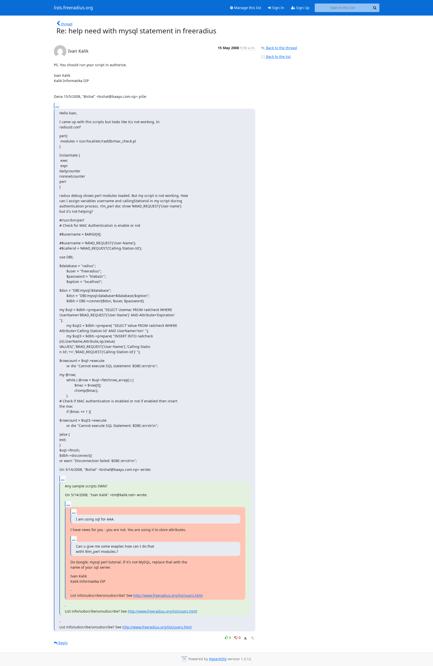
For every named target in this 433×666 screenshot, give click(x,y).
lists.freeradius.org (73, 8)
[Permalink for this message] (252, 638)
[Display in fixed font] (245, 638)
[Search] (374, 8)
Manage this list (247, 7)
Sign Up (302, 7)
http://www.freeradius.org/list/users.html (168, 595)
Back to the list (278, 56)
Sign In (277, 7)
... (57, 105)
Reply (62, 642)
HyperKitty (218, 658)
